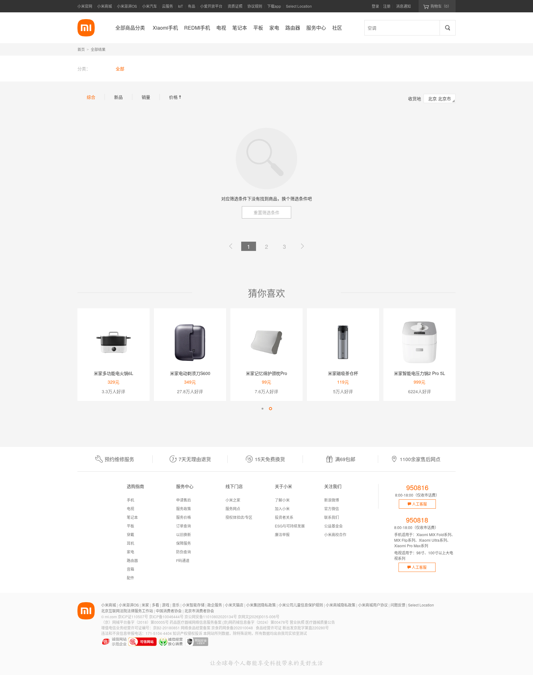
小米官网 (84, 6)
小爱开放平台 (211, 6)
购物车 (441, 6)
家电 (130, 551)
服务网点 (232, 508)
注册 (386, 6)
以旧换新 (183, 534)
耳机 (130, 543)
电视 (130, 508)
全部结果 (98, 49)
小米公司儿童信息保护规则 (301, 604)
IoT (180, 6)
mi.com (111, 616)
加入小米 (282, 508)
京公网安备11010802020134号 (210, 616)
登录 (375, 6)
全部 (120, 68)
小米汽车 (149, 6)
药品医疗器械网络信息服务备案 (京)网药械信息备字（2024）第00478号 (229, 622)
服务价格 (183, 517)
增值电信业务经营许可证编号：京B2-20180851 (140, 627)
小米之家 (232, 499)
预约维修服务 (119, 459)
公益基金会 (333, 525)
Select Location (299, 6)
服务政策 (183, 508)
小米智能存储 (193, 604)
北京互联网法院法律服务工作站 (127, 610)
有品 (191, 6)
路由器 (132, 560)
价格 (176, 97)
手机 (130, 499)
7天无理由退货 (195, 459)
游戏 (165, 604)
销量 (146, 97)
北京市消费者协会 (199, 610)
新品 (118, 97)
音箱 (130, 569)
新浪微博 (331, 499)
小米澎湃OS (127, 6)
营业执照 (297, 622)
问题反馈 (397, 604)
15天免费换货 (270, 459)
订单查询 (183, 525)
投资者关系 (284, 517)
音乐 (176, 604)
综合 (91, 97)
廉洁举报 (282, 534)
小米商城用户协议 (373, 604)
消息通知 (403, 6)
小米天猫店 (234, 604)
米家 (145, 604)
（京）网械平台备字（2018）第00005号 (135, 622)
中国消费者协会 (169, 610)
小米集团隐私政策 (261, 604)
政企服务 (214, 604)
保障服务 (183, 543)
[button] (262, 408)
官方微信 (331, 508)
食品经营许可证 (269, 627)
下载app (274, 7)
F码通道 (182, 560)
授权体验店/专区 (238, 517)
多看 (155, 604)
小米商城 (104, 6)
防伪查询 (183, 551)
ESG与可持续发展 (290, 525)
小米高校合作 (335, 534)
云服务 (167, 6)
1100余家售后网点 (420, 459)
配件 (130, 577)
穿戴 (130, 534)
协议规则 (254, 6)
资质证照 (235, 6)
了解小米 (282, 499)
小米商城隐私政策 (340, 604)
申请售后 (183, 499)
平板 (130, 525)
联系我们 (331, 517)
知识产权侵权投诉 (187, 633)
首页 (81, 49)
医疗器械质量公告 (320, 622)
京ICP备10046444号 (166, 616)
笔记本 (132, 517)
